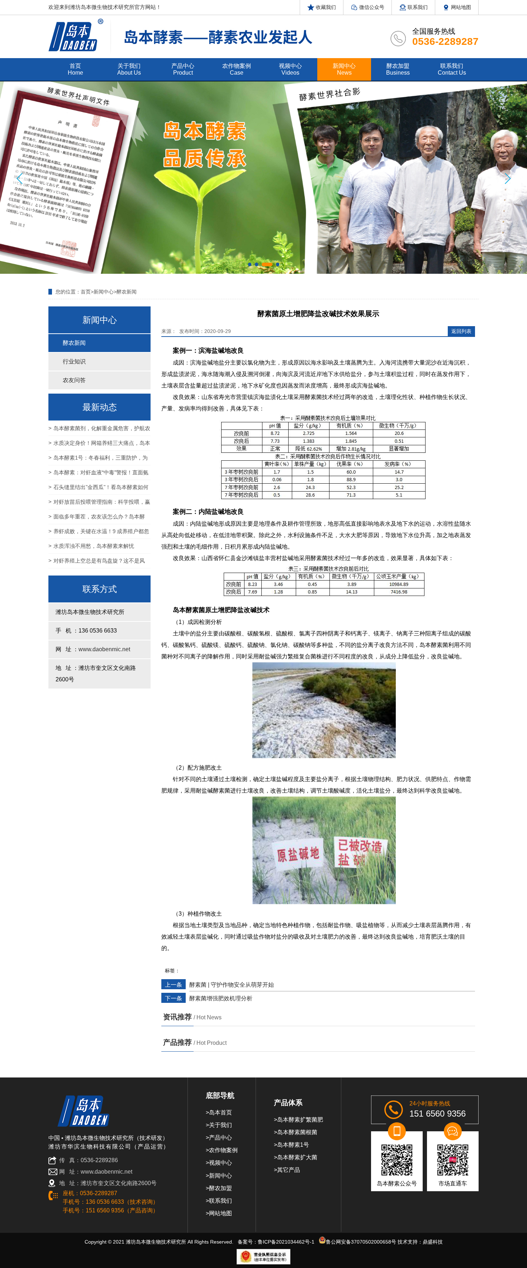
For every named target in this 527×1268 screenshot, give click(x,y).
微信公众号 (371, 7)
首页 (86, 292)
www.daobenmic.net (104, 649)
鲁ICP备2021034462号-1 (286, 1242)
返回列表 (461, 331)
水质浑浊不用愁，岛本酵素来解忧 (93, 546)
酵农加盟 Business (398, 69)
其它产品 (288, 1170)
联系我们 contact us (452, 69)
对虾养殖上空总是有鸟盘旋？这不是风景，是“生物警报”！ (96, 563)
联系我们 (417, 7)
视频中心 (220, 1163)
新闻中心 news (344, 69)
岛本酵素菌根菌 (297, 1132)
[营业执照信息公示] (263, 1256)
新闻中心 (104, 292)
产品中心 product (182, 69)
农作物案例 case (236, 69)
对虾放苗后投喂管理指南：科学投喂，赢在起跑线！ (99, 504)
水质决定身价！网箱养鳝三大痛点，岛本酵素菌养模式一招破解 (99, 445)
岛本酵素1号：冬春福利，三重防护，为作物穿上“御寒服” (98, 460)
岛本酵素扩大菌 (297, 1157)
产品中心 (220, 1138)
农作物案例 (223, 1150)
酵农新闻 (127, 292)
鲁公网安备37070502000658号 (361, 1242)
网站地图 (460, 7)
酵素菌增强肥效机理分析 (220, 998)
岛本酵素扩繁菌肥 (300, 1120)
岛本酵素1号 (293, 1145)
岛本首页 (220, 1112)
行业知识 (74, 361)
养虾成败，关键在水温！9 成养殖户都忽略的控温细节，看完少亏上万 (98, 533)
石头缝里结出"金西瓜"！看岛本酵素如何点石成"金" (98, 489)
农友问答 (74, 380)
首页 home (75, 69)
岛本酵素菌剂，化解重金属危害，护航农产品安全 (99, 430)
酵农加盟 (220, 1188)
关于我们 (220, 1125)
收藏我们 (325, 7)
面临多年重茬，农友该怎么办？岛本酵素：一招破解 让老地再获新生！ (96, 518)
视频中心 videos (290, 69)
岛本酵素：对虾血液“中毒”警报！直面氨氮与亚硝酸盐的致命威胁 (98, 474)
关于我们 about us (129, 69)
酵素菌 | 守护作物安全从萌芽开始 (231, 985)
